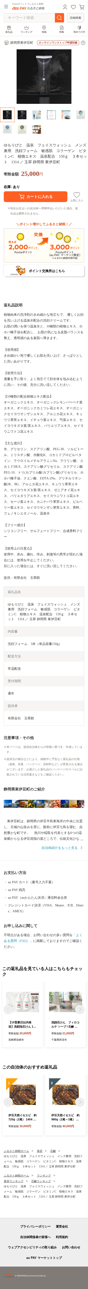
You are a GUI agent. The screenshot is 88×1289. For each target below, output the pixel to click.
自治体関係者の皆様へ (35, 1237)
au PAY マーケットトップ (44, 1258)
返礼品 (8, 32)
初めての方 (79, 32)
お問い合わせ (71, 1247)
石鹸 (53, 1151)
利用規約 (62, 1237)
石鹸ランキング (41, 1181)
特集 (61, 32)
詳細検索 (75, 17)
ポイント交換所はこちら (47, 271)
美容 (39, 1151)
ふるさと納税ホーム (16, 1151)
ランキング (26, 32)
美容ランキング (13, 1181)
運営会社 (62, 1226)
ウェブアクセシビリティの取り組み (32, 1247)
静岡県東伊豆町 (21, 42)
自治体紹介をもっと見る (60, 848)
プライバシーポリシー (35, 1226)
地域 (44, 32)
